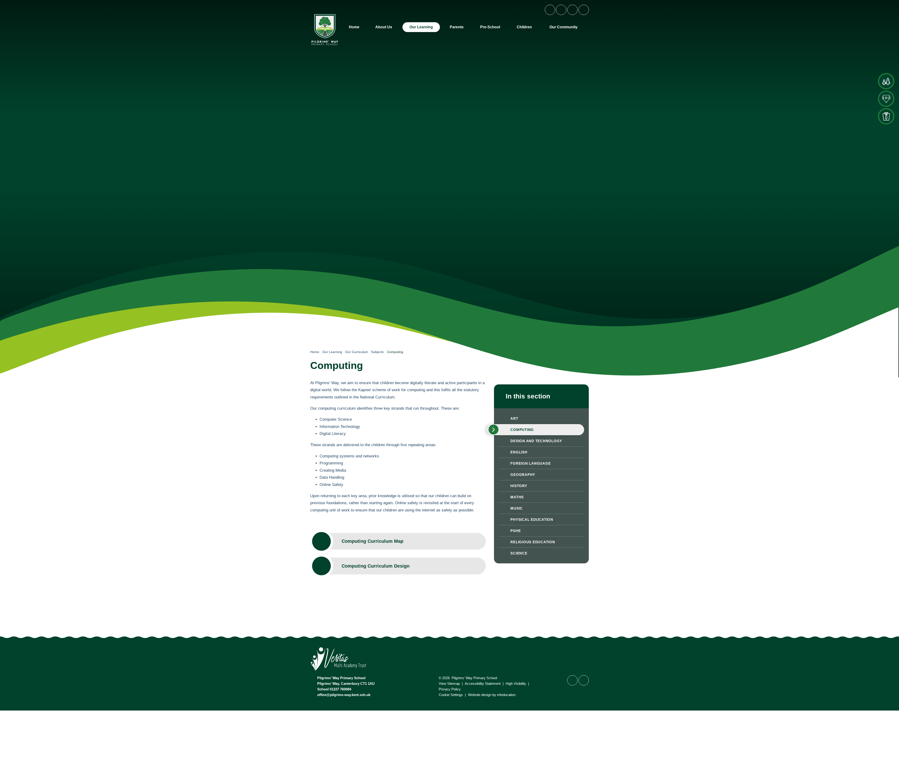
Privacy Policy (450, 689)
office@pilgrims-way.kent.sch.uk (343, 695)
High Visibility (516, 683)
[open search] (583, 10)
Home (314, 352)
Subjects (377, 352)
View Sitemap (449, 683)
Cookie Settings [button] (451, 695)
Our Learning (332, 352)
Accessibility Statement (483, 683)
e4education (506, 695)
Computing (395, 352)
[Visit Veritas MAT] (449, 659)
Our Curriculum (356, 352)
